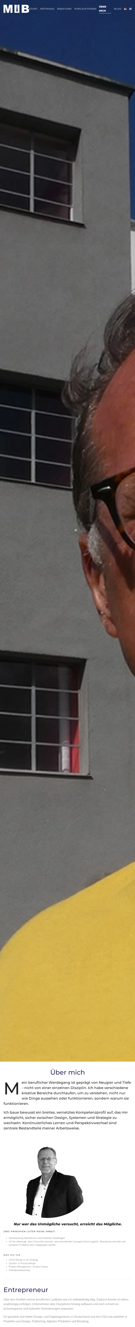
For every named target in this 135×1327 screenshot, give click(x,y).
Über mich (102, 8)
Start (33, 8)
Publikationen (85, 8)
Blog (117, 8)
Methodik (47, 8)
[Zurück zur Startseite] (16, 9)
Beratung (64, 8)
